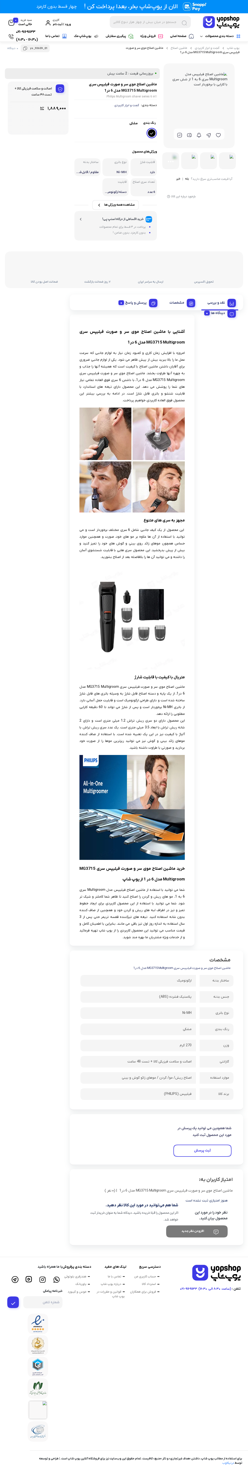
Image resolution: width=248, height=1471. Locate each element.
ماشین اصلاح (179, 48)
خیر (178, 179)
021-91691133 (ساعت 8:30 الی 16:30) (205, 1289)
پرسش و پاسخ (136, 302)
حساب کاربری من (145, 1276)
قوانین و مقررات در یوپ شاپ (111, 1294)
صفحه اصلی (178, 36)
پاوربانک (81, 1284)
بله (187, 179)
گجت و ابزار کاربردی (207, 48)
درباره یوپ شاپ (111, 1284)
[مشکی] (152, 133)
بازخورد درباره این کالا (183, 196)
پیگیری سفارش (116, 36)
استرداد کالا (149, 1284)
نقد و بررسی (216, 302)
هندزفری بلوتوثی (75, 1276)
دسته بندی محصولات (219, 36)
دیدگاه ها (218, 313)
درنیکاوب (228, 1463)
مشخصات (177, 302)
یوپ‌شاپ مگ (82, 36)
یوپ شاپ (233, 48)
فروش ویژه (148, 36)
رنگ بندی (149, 123)
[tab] (219, 302)
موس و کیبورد (77, 1292)
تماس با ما (52, 36)
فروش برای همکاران (143, 1292)
